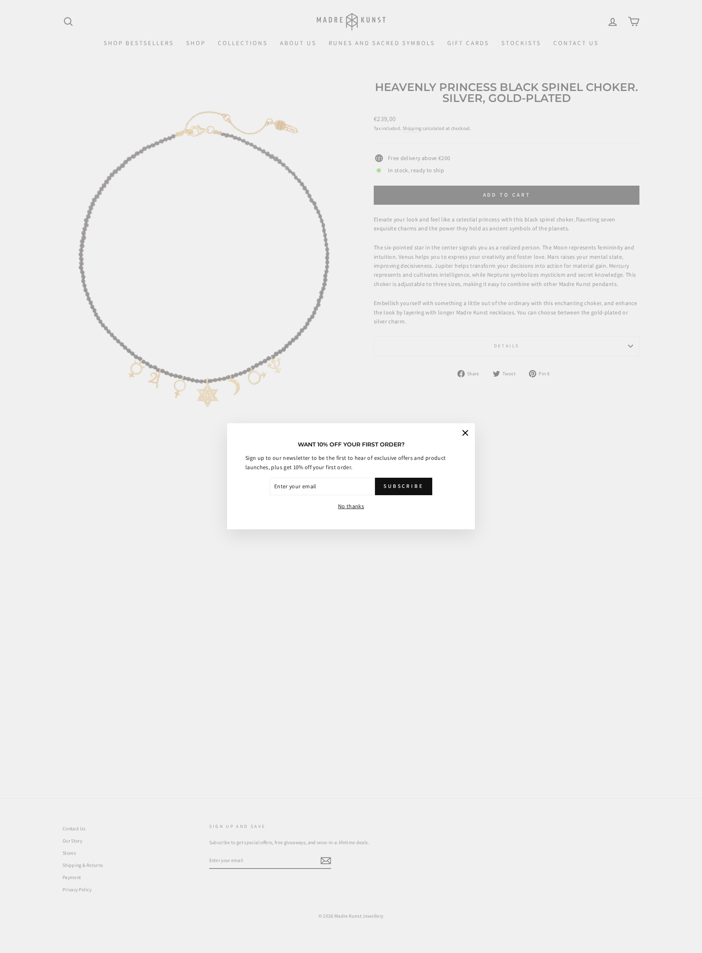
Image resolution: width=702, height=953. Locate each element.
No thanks (351, 506)
